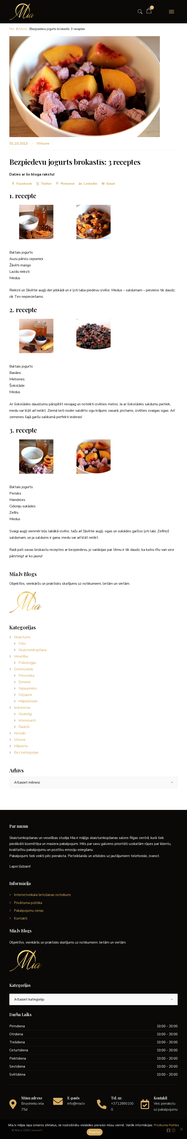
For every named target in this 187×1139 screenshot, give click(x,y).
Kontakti (20, 918)
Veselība (21, 656)
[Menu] (171, 11)
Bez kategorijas (26, 752)
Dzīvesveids (23, 669)
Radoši (23, 726)
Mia (11, 29)
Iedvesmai (22, 707)
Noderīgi (25, 714)
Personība (26, 675)
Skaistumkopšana (32, 649)
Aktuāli (20, 733)
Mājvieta (21, 746)
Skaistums (22, 637)
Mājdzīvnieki (28, 701)
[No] (181, 1129)
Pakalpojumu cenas (29, 910)
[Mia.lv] (21, 11)
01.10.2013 (19, 143)
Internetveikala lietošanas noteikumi (42, 895)
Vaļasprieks (27, 688)
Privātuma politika (28, 903)
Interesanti (27, 720)
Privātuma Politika (166, 1125)
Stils (22, 643)
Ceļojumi (25, 694)
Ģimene (24, 681)
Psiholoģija (27, 662)
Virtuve (22, 29)
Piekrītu (94, 1132)
